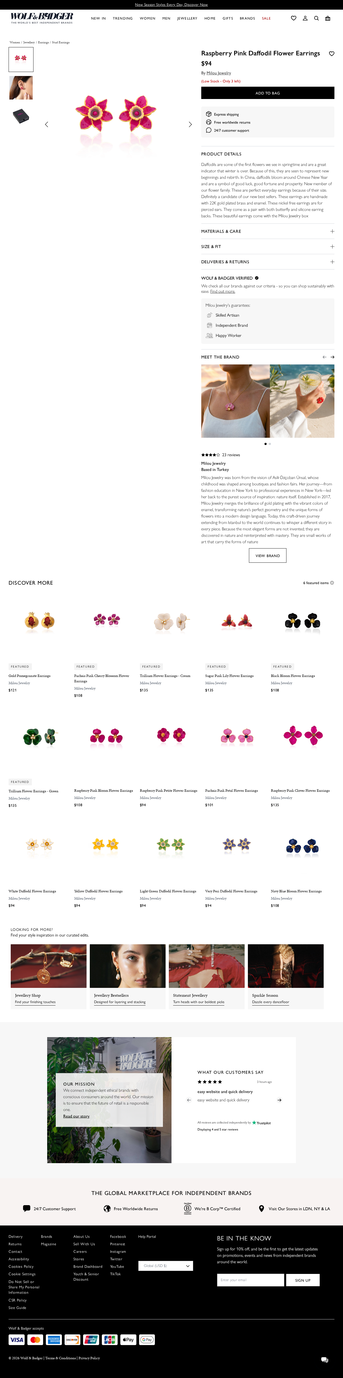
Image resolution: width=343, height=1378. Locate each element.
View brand (268, 555)
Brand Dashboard (88, 1266)
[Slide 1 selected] (265, 444)
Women (15, 42)
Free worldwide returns (232, 122)
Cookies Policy (21, 1266)
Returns (15, 1244)
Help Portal (147, 1236)
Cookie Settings (22, 1274)
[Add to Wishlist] (331, 53)
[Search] (316, 18)
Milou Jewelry (219, 73)
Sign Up (303, 1280)
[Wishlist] (294, 18)
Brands (46, 1236)
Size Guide (18, 1307)
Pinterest (117, 1244)
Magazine (49, 1244)
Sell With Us (84, 1244)
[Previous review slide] (189, 1100)
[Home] (42, 18)
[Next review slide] (279, 1100)
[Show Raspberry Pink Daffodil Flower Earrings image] (21, 59)
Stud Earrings (60, 42)
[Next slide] (188, 124)
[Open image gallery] (118, 125)
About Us (81, 1236)
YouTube (117, 1266)
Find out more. (222, 291)
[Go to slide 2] (270, 444)
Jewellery (29, 42)
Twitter (116, 1259)
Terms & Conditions (60, 1358)
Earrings (43, 42)
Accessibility (19, 1259)
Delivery (16, 1236)
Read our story (76, 1116)
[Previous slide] (48, 124)
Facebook (118, 1236)
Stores (78, 1259)
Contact (16, 1251)
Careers (80, 1251)
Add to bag (268, 93)
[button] (305, 18)
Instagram (118, 1251)
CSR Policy (18, 1300)
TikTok (115, 1274)
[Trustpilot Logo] (261, 1122)
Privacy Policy (89, 1358)
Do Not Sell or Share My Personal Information (24, 1287)
